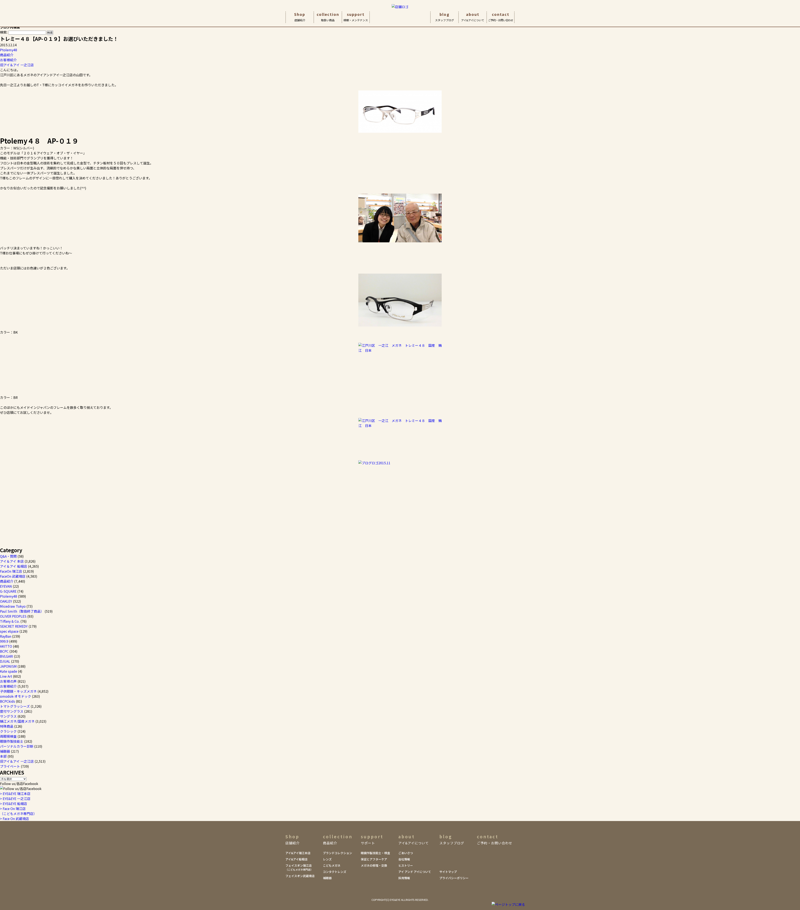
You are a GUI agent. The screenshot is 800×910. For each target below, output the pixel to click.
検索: (4, 32)
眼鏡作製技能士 (11, 741)
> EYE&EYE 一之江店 (15, 798)
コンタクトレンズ (334, 872)
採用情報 (404, 878)
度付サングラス (11, 711)
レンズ (327, 859)
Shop (299, 16)
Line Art (6, 676)
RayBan (5, 636)
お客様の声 (8, 681)
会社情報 (404, 859)
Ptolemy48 (8, 49)
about (472, 16)
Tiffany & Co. (10, 621)
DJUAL (5, 661)
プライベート (10, 766)
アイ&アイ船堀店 (296, 859)
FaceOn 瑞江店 (11, 571)
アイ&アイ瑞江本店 (297, 853)
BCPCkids (7, 701)
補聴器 (5, 751)
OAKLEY (6, 601)
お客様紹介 (8, 59)
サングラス (8, 716)
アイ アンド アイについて (414, 872)
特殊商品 (6, 726)
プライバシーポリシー (454, 878)
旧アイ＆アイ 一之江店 (17, 64)
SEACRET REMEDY (14, 626)
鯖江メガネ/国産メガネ (17, 721)
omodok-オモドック (15, 696)
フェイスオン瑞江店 (299, 867)
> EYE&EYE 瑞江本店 (15, 793)
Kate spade (8, 671)
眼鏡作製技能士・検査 (375, 853)
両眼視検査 (8, 736)
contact (500, 16)
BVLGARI (6, 656)
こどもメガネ (331, 865)
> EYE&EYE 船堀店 (13, 803)
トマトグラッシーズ (15, 706)
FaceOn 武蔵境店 (12, 576)
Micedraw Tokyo (13, 606)
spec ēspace (9, 631)
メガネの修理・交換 (374, 865)
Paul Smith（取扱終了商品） (22, 611)
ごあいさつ (405, 853)
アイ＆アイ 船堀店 (13, 566)
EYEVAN (6, 586)
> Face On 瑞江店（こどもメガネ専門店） (18, 811)
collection (328, 16)
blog (444, 16)
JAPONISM (8, 666)
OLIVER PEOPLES (13, 616)
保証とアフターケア (374, 859)
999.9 (4, 641)
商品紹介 (6, 54)
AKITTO (6, 646)
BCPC (4, 651)
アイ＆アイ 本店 (12, 561)
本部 (3, 756)
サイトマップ (448, 872)
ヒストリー (405, 865)
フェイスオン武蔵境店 (300, 876)
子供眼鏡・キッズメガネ (18, 691)
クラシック (8, 731)
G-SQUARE (8, 591)
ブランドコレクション (337, 853)
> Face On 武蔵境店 (14, 818)
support (356, 16)
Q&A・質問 (8, 556)
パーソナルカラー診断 (16, 746)
